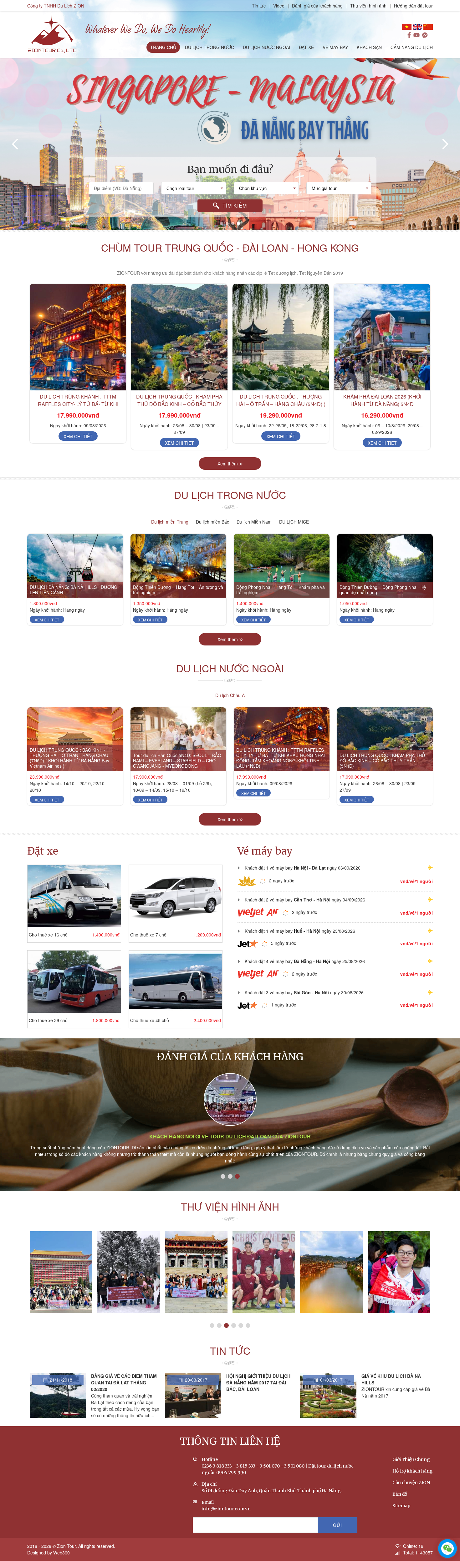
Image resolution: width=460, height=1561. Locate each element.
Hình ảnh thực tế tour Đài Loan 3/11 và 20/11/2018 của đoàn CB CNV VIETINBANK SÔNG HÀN (61, 1310)
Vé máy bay (265, 851)
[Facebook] (409, 35)
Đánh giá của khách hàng (317, 6)
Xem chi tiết (78, 443)
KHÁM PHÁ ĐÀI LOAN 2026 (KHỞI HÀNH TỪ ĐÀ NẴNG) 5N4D (281, 400)
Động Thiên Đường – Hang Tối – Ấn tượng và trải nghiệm (178, 589)
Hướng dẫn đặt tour (413, 6)
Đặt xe (42, 851)
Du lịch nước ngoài (230, 668)
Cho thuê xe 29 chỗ (48, 1020)
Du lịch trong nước (230, 494)
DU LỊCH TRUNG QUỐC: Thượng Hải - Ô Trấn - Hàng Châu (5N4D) (382, 400)
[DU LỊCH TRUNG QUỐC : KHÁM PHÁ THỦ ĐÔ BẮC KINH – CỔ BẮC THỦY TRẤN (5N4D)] (78, 337)
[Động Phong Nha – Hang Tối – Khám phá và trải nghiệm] (282, 566)
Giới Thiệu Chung (411, 1459)
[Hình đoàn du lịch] (399, 1272)
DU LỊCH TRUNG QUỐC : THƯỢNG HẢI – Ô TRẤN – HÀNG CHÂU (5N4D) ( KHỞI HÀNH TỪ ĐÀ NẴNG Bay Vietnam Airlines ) (179, 408)
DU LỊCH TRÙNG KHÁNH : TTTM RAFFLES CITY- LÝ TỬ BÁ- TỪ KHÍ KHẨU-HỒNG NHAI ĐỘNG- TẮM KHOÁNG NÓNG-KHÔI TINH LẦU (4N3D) (280, 758)
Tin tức (259, 6)
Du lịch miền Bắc (212, 522)
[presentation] (15, 144)
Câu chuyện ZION (411, 1482)
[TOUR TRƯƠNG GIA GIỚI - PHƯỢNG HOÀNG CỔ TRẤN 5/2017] (196, 1272)
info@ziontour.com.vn (226, 1509)
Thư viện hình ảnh (368, 6)
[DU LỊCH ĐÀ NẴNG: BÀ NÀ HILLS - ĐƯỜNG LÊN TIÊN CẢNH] (75, 566)
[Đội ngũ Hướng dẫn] (264, 1272)
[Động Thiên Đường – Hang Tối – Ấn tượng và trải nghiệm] (178, 566)
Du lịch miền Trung (169, 522)
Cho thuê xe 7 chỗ (148, 934)
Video (278, 6)
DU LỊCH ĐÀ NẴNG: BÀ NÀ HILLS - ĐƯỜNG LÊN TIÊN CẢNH (73, 589)
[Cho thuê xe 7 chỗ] (175, 896)
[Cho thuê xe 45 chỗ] (175, 982)
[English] (417, 27)
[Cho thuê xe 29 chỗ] (74, 982)
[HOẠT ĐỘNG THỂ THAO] (128, 1272)
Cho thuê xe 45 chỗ (149, 1020)
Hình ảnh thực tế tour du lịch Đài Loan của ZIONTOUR (230, 1136)
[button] (221, 223)
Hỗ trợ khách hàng (412, 1471)
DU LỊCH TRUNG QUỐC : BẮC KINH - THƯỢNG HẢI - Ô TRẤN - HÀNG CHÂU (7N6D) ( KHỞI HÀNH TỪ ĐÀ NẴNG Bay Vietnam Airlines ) (69, 758)
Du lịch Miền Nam (254, 522)
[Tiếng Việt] (406, 27)
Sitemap (401, 1505)
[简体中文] (428, 27)
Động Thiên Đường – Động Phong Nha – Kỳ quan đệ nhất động (383, 589)
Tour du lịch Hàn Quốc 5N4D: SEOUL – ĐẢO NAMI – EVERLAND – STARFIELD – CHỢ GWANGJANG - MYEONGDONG (177, 760)
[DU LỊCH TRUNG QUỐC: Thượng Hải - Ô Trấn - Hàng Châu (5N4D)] (382, 337)
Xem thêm (227, 463)
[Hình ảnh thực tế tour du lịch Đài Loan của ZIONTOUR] (230, 1099)
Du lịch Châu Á (230, 695)
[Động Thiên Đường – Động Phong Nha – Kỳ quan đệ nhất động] (385, 566)
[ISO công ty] (331, 1272)
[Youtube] (416, 35)
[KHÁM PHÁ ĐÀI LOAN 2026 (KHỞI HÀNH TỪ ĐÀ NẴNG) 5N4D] (281, 337)
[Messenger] (425, 35)
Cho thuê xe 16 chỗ (48, 934)
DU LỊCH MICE (294, 522)
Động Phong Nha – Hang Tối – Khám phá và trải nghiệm (280, 589)
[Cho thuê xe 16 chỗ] (74, 896)
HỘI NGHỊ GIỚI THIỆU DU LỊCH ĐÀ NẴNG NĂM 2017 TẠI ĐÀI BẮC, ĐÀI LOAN (123, 1382)
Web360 (61, 1552)
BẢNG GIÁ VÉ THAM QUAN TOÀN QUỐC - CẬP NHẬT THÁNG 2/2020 (389, 1382)
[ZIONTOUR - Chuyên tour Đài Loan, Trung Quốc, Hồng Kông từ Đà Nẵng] (52, 33)
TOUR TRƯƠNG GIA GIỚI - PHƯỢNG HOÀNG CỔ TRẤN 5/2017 (196, 1312)
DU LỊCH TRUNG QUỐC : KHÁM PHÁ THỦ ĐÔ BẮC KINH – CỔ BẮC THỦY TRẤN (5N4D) (78, 404)
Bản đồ (399, 1494)
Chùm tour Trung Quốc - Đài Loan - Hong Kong (230, 247)
